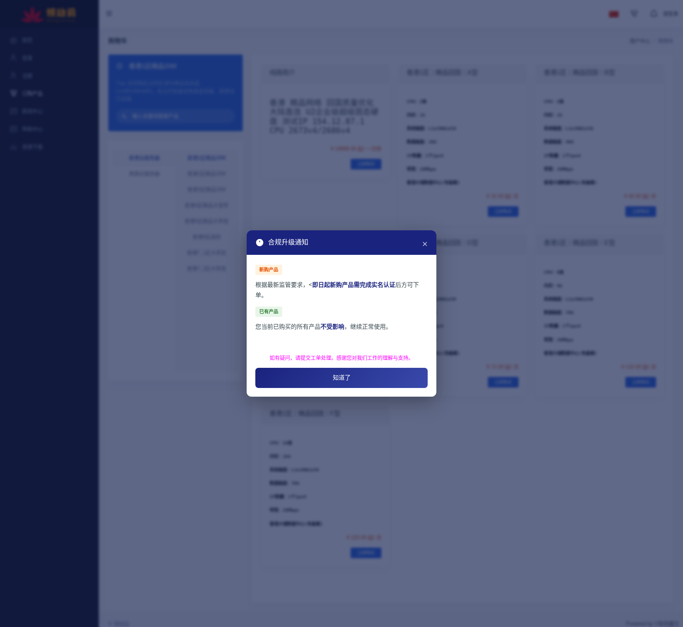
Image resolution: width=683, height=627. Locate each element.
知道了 (342, 377)
